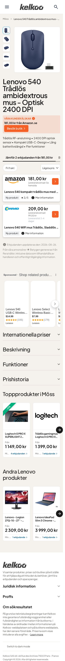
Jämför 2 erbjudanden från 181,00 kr (29, 157)
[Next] (59, 429)
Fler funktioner (35, 146)
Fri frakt (10, 167)
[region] (31, 430)
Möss (6, 18)
